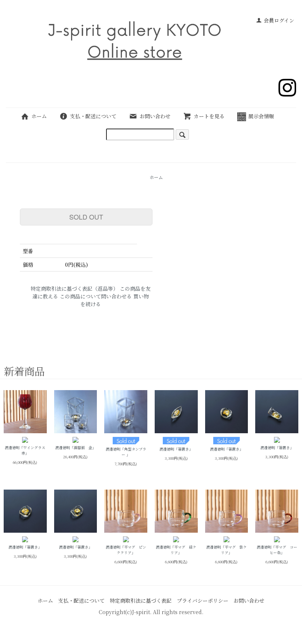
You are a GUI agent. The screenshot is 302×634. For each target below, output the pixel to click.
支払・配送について (93, 116)
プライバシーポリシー (202, 600)
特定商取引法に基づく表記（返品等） (74, 288)
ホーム (39, 116)
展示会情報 (261, 116)
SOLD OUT (86, 216)
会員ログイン (279, 20)
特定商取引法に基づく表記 (141, 600)
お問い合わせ (155, 116)
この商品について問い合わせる (96, 296)
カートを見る (209, 116)
